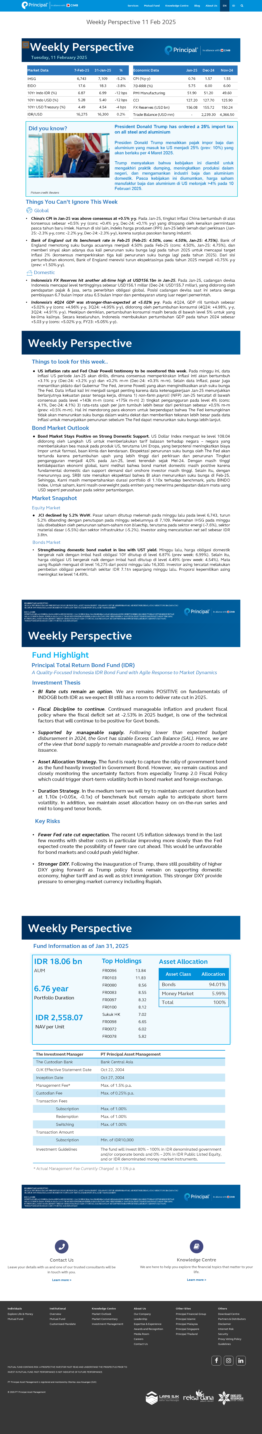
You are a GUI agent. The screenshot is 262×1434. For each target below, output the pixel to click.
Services (133, 5)
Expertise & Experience (147, 1324)
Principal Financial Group (191, 1314)
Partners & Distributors (232, 1319)
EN (225, 5)
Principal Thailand (187, 1334)
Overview (55, 1314)
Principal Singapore (187, 1329)
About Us (211, 5)
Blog (197, 5)
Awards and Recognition (148, 1329)
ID (233, 5)
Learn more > (61, 1280)
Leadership (140, 1319)
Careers (138, 1339)
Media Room (141, 1334)
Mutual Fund (152, 5)
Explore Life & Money (20, 1314)
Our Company (142, 1314)
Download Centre (229, 1314)
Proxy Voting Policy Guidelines (229, 1341)
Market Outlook (101, 1314)
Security (223, 1334)
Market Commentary (105, 1319)
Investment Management (107, 1324)
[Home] (50, 5)
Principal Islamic (186, 1319)
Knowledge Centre (177, 5)
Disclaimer (224, 1324)
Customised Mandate (63, 1324)
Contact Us (141, 1344)
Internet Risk (226, 1329)
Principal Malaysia (187, 1324)
